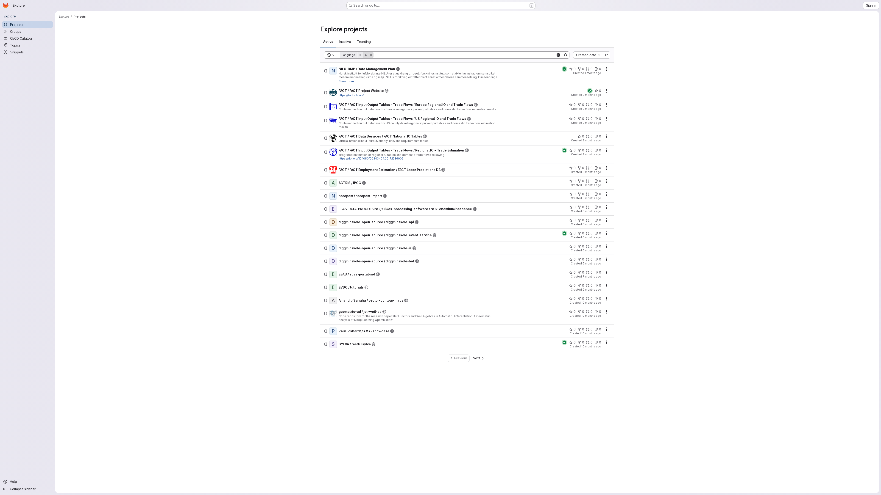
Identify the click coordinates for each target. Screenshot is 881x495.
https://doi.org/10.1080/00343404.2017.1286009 (371, 158)
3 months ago (592, 172)
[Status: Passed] (564, 69)
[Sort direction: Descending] (606, 55)
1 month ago (593, 73)
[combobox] (588, 55)
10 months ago (591, 302)
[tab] (328, 41)
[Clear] (558, 55)
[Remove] (371, 55)
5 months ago (592, 185)
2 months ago (592, 94)
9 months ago (592, 289)
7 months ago (592, 276)
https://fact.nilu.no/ (351, 95)
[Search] (565, 55)
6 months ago (592, 211)
